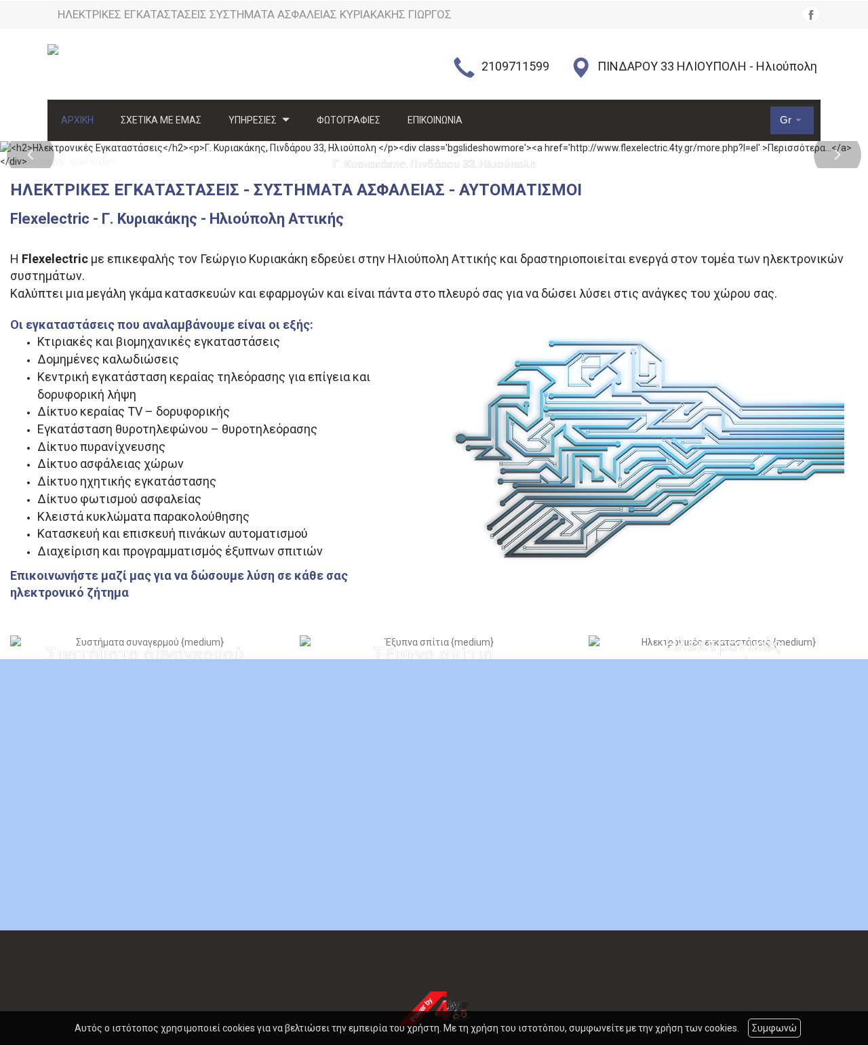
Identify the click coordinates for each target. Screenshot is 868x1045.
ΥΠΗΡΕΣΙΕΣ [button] (254, 120)
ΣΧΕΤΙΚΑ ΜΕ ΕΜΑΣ (161, 120)
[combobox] (792, 120)
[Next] (837, 154)
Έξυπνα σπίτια (434, 656)
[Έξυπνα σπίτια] (434, 642)
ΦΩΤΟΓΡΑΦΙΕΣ (348, 120)
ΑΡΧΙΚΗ (77, 120)
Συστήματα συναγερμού (144, 656)
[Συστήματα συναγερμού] (144, 642)
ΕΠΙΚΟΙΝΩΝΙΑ (435, 120)
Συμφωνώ (774, 1028)
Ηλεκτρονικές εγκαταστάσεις (723, 655)
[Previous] (30, 154)
